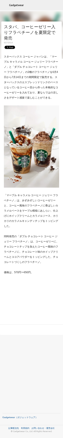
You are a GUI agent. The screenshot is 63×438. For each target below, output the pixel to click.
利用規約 (26, 428)
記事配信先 (13, 428)
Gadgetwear (16, 5)
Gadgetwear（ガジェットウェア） (20, 417)
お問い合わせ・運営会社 (43, 428)
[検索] (58, 5)
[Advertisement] (31, 300)
